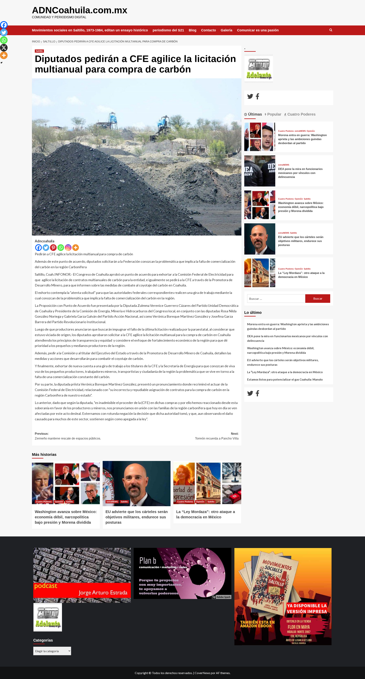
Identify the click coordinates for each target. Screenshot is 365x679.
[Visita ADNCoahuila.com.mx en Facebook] (257, 97)
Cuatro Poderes (44, 502)
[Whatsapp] (60, 247)
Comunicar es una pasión (258, 30)
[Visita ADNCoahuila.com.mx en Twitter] (250, 97)
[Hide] (1, 62)
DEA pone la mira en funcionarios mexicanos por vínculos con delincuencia (300, 172)
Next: (217, 436)
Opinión (59, 502)
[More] (75, 247)
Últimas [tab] (254, 114)
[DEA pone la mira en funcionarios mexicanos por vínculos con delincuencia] (259, 170)
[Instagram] (68, 247)
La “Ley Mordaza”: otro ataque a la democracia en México (285, 372)
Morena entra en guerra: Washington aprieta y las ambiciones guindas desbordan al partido (302, 139)
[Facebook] (38, 247)
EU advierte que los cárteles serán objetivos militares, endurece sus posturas (137, 517)
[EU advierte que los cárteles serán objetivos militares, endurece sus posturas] (137, 483)
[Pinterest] (53, 247)
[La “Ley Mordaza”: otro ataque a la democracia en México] (207, 483)
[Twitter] (46, 247)
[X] (4, 48)
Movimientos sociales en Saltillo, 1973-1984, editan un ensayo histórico (90, 30)
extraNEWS (112, 502)
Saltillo (39, 51)
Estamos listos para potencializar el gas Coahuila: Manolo (285, 379)
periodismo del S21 (168, 30)
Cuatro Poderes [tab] (301, 114)
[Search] (330, 30)
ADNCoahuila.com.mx (79, 10)
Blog (192, 30)
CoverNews (202, 673)
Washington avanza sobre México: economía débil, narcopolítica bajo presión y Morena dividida (66, 517)
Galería (226, 30)
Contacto (208, 30)
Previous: (68, 436)
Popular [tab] (273, 114)
